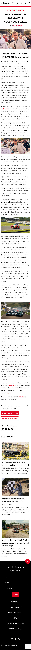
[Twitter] (9, 429)
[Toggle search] (25, 3)
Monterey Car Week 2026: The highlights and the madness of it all (15, 463)
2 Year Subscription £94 (10, 413)
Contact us (15, 602)
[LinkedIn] (3, 429)
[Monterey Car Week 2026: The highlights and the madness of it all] (15, 450)
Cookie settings (15, 629)
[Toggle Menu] (29, 3)
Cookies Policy (15, 607)
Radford (5, 109)
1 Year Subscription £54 (10, 419)
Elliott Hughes (17, 26)
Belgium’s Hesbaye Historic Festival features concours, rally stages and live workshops (15, 543)
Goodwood (11, 385)
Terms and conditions (15, 623)
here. (8, 393)
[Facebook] (6, 429)
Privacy (15, 618)
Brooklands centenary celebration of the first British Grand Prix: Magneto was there (15, 501)
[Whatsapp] (12, 429)
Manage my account (15, 612)
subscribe (21, 397)
